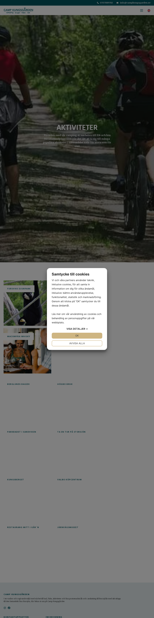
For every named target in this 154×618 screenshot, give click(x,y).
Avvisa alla (77, 343)
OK (77, 335)
